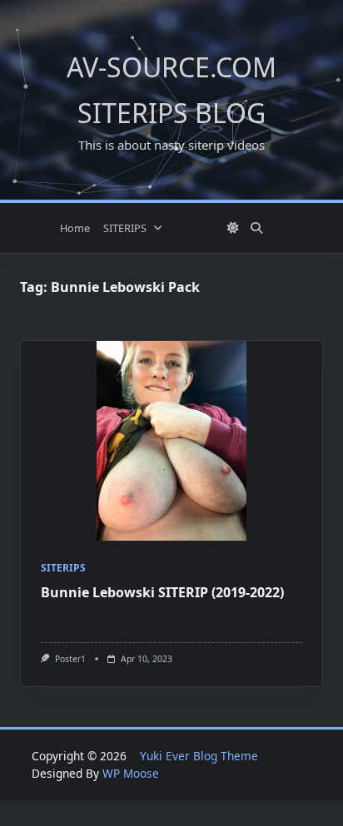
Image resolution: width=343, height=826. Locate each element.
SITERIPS (125, 227)
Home (75, 227)
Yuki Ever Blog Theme (199, 756)
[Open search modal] (256, 227)
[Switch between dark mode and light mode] (233, 227)
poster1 (70, 659)
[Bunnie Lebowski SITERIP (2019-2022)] (171, 441)
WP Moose (130, 773)
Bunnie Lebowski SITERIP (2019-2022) (162, 592)
